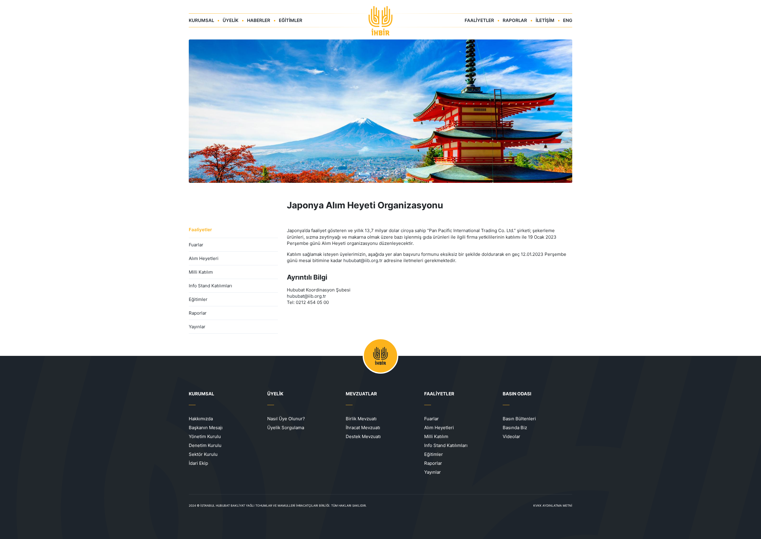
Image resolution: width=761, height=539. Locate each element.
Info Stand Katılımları (210, 285)
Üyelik (230, 20)
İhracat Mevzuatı (363, 427)
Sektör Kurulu (203, 454)
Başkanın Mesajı (206, 427)
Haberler (258, 20)
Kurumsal (201, 20)
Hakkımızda (201, 418)
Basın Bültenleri (519, 418)
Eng (567, 20)
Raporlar (515, 20)
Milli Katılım (201, 272)
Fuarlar (196, 245)
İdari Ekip (198, 463)
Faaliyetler (479, 20)
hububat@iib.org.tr (363, 260)
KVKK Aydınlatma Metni (552, 505)
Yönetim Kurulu (205, 436)
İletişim (545, 20)
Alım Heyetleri (203, 258)
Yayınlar (197, 326)
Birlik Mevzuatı (361, 418)
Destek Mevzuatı (363, 436)
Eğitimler (290, 20)
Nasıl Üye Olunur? (286, 418)
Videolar (511, 436)
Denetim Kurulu (205, 445)
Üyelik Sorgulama (285, 427)
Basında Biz (515, 427)
